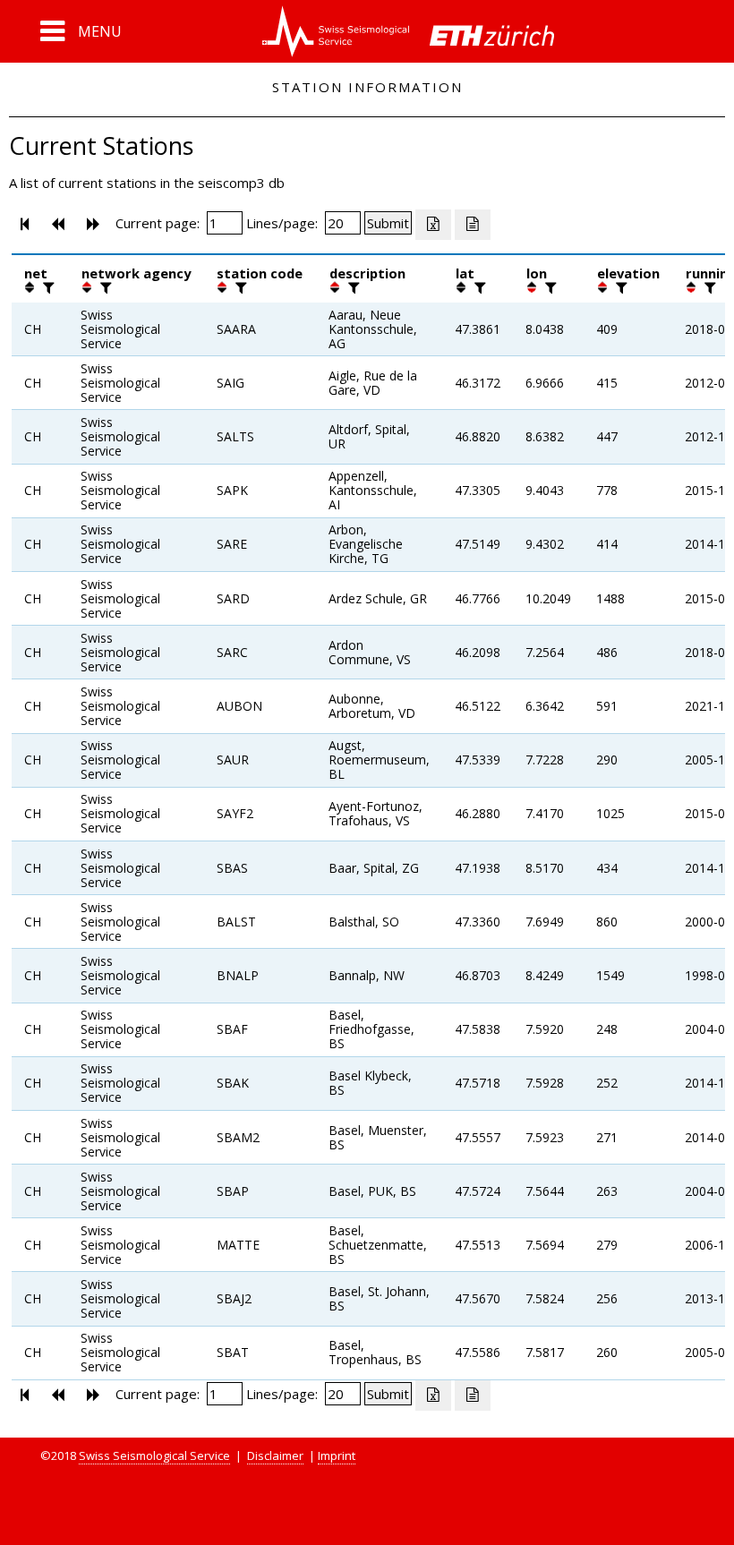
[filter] (46, 287)
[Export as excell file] (433, 224)
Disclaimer (275, 1455)
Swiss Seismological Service (154, 1455)
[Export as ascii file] (473, 224)
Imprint (336, 1455)
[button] (81, 31)
